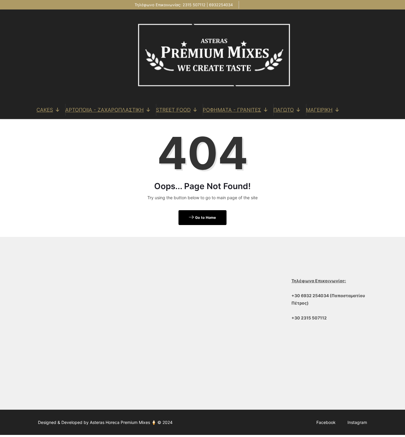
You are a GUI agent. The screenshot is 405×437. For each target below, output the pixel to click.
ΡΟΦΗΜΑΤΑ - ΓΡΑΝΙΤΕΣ (232, 110)
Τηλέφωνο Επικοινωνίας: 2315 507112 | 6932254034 (183, 4)
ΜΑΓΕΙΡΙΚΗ (319, 110)
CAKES (44, 110)
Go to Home (205, 217)
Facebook (326, 422)
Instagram (357, 422)
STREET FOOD (173, 110)
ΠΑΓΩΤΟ (283, 110)
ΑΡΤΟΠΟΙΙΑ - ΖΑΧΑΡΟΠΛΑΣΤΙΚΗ (104, 110)
